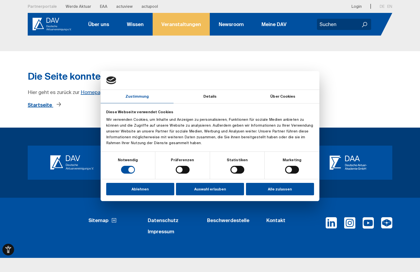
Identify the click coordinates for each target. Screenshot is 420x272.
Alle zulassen (280, 189)
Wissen (135, 24)
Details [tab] (210, 96)
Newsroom (231, 24)
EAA (103, 6)
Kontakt (275, 220)
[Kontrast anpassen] (8, 249)
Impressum (161, 231)
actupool (149, 6)
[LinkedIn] (331, 225)
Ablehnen (140, 189)
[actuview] (386, 225)
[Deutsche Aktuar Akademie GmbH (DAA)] (348, 163)
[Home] (52, 24)
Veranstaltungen (181, 24)
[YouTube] (368, 225)
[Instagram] (349, 225)
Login (356, 6)
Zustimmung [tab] (137, 96)
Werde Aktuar (78, 6)
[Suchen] (365, 24)
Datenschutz (163, 220)
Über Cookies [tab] (282, 96)
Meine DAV (274, 24)
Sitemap (98, 220)
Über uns (98, 24)
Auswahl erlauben (210, 189)
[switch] (183, 170)
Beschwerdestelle (228, 220)
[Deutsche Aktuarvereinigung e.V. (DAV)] (72, 163)
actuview (124, 6)
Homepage (93, 92)
